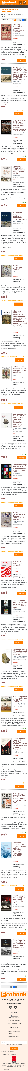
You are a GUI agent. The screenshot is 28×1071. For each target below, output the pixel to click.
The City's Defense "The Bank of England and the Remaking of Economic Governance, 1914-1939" (19, 849)
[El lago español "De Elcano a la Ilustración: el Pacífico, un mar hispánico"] (6, 519)
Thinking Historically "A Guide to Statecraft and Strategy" (18, 28)
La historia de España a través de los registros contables (19, 369)
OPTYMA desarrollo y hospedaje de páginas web (14, 1069)
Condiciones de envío (14, 1036)
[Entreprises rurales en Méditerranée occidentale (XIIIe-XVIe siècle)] (6, 219)
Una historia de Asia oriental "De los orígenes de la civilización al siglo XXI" (20, 604)
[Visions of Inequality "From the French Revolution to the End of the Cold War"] (6, 800)
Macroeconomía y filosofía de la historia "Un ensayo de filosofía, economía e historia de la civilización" (20, 420)
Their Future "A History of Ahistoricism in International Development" (19, 943)
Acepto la (14, 1044)
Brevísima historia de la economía (18, 563)
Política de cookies (14, 1034)
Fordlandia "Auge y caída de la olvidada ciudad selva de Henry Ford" (20, 468)
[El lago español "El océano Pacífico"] (6, 271)
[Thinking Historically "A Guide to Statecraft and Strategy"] (6, 32)
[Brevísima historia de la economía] (6, 569)
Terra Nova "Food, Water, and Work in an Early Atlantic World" (19, 169)
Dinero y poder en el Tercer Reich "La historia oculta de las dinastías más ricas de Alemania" (20, 744)
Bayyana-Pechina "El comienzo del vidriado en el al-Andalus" (20, 652)
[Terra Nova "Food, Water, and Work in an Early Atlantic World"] (6, 173)
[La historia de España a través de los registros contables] (6, 373)
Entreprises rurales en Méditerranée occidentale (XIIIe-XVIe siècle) (20, 215)
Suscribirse (14, 1048)
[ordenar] (15, 20)
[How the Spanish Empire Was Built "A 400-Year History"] (6, 704)
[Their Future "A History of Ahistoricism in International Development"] (6, 947)
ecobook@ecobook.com (15, 1023)
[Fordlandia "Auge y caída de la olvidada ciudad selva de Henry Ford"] (6, 471)
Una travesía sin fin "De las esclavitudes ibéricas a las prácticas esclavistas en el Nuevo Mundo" (19, 125)
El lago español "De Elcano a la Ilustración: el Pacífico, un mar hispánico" (19, 516)
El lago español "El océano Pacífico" (19, 267)
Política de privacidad (14, 1031)
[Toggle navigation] (2, 6)
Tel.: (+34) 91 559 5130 (14, 1020)
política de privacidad (17, 1044)
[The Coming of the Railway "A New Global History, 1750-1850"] (6, 903)
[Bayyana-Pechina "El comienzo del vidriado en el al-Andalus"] (6, 657)
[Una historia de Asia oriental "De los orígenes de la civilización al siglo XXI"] (6, 607)
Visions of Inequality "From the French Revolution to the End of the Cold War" (20, 797)
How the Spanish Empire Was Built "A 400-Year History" (20, 699)
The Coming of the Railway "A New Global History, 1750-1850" (19, 899)
